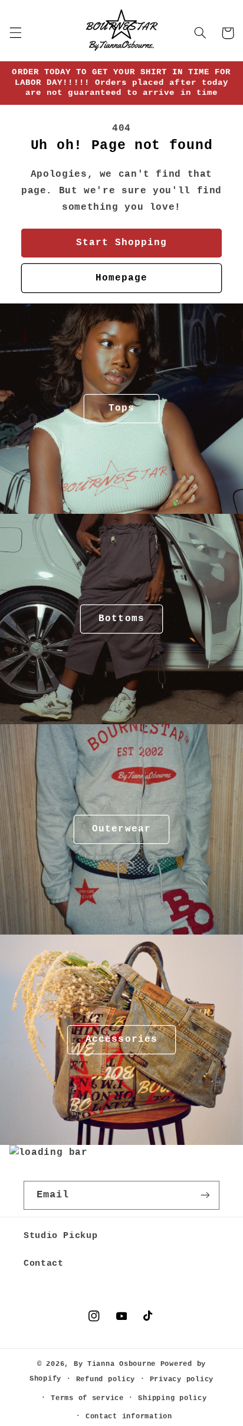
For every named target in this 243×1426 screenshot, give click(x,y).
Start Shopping (122, 242)
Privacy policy (182, 1379)
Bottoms (121, 618)
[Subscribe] (205, 1195)
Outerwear (121, 829)
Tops (121, 408)
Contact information (129, 1416)
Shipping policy (172, 1398)
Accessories (121, 1039)
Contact (43, 1263)
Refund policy (106, 1379)
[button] (15, 33)
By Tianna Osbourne (115, 1364)
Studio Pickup (60, 1235)
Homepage (121, 278)
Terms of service (87, 1398)
